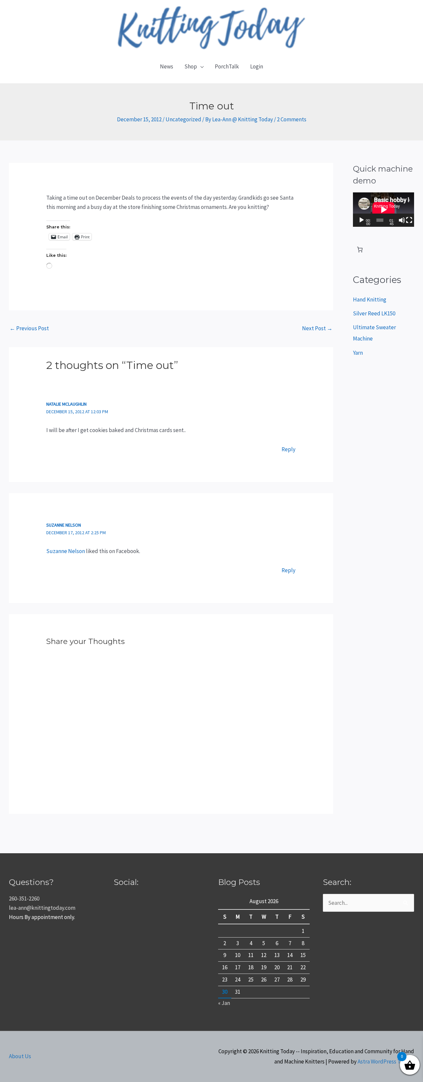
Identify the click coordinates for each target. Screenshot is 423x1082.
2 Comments (291, 119)
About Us (20, 1056)
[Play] (361, 220)
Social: (126, 882)
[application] (383, 209)
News (166, 66)
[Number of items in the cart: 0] (360, 250)
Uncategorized (183, 119)
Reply (288, 449)
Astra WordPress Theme (386, 1061)
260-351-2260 (24, 898)
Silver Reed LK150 (374, 313)
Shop (190, 66)
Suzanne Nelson (63, 525)
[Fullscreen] (409, 220)
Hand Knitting (369, 299)
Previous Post (29, 328)
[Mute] (402, 220)
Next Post (317, 328)
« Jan (224, 1003)
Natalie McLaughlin (66, 404)
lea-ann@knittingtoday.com (42, 907)
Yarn (358, 352)
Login (256, 66)
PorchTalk (227, 66)
